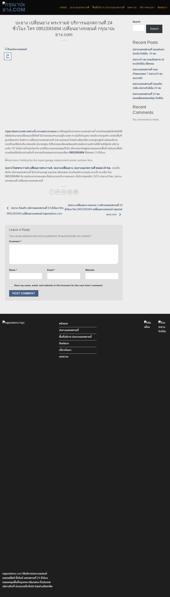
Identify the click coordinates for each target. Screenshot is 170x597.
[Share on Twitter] (58, 192)
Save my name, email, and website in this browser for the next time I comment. (58, 285)
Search (136, 21)
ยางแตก (42, 131)
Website (89, 270)
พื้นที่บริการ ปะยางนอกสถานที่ (108, 7)
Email (51, 270)
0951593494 (12, 176)
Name (13, 270)
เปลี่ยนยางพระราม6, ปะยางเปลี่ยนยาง (51, 168)
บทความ (131, 7)
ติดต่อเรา (163, 7)
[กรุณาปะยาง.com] (19, 7)
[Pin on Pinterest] (70, 192)
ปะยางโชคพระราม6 (17, 168)
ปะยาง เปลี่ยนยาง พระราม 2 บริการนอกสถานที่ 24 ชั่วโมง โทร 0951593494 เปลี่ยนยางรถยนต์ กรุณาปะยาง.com (94, 210)
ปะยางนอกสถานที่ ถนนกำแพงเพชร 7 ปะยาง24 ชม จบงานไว (148, 73)
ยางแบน (52, 131)
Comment (15, 241)
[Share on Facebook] (52, 192)
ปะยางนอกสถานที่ (79, 7)
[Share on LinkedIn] (76, 192)
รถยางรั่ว (31, 131)
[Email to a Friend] (64, 192)
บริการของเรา (147, 7)
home (63, 7)
